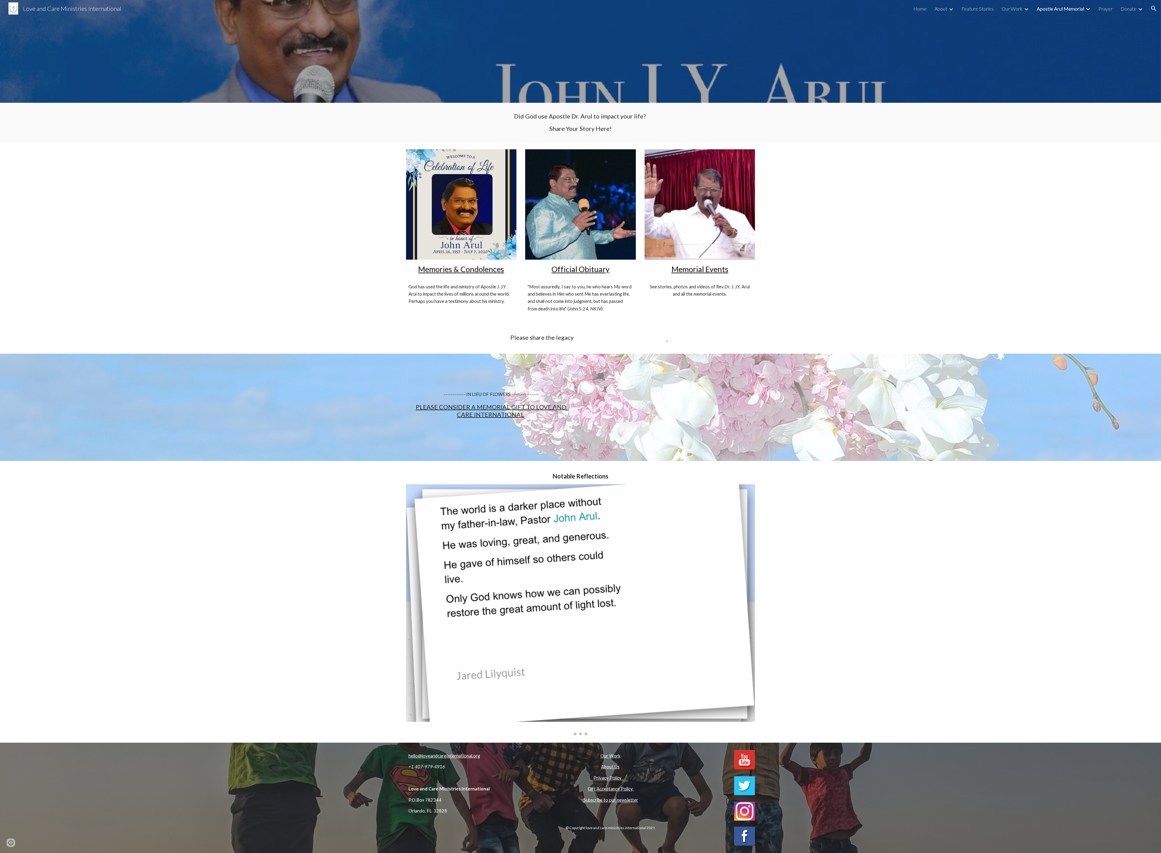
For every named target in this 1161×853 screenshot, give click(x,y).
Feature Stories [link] (977, 8)
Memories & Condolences (461, 269)
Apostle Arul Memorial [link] (1060, 8)
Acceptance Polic (613, 788)
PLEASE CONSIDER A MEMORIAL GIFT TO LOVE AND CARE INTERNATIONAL (491, 410)
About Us (610, 766)
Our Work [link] (1012, 8)
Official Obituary (580, 269)
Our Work (610, 755)
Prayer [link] (1105, 8)
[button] (1153, 8)
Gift (592, 788)
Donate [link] (1128, 8)
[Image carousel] (580, 609)
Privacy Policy (608, 777)
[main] (580, 122)
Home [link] (920, 8)
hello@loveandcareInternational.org (444, 755)
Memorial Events (700, 269)
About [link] (941, 8)
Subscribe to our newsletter (610, 800)
